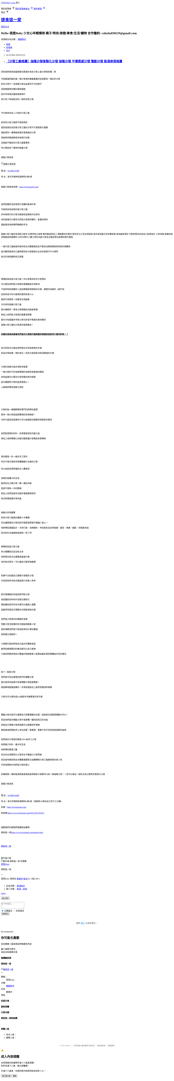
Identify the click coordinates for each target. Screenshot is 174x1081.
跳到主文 (5, 27)
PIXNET (68, 1046)
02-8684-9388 (13, 171)
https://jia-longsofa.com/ (29, 187)
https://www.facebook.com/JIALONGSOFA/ (26, 813)
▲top (3, 893)
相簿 (8, 44)
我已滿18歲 (6, 1076)
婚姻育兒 (22, 39)
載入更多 (5, 898)
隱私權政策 (101, 1046)
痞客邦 (20, 879)
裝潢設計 (21, 886)
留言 (25, 879)
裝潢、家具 (22, 889)
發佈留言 (5, 914)
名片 (8, 50)
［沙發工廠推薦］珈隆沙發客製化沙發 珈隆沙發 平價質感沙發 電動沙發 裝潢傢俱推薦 (64, 61)
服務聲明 (111, 1046)
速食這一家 (11, 19)
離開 (14, 1076)
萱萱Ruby (5, 864)
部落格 (9, 47)
